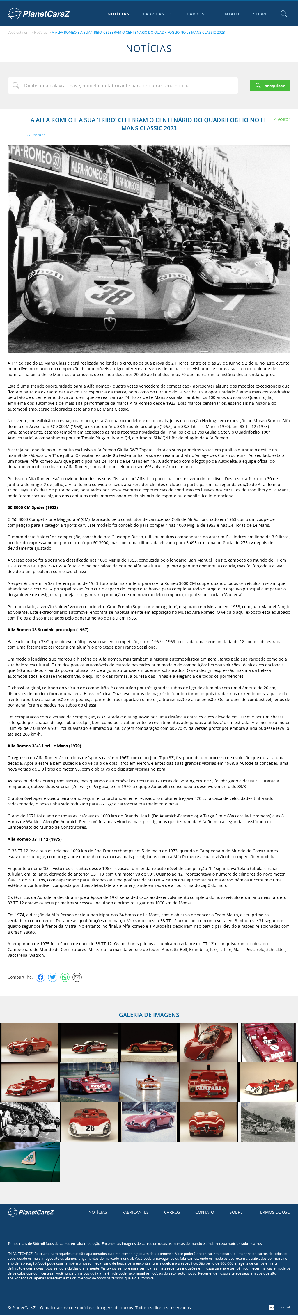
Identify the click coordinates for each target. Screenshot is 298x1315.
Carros (196, 14)
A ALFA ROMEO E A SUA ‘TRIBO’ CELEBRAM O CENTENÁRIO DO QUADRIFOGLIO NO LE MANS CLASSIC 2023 (138, 32)
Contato (229, 14)
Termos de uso (274, 1212)
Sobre (260, 14)
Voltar (284, 119)
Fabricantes (158, 14)
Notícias (118, 14)
